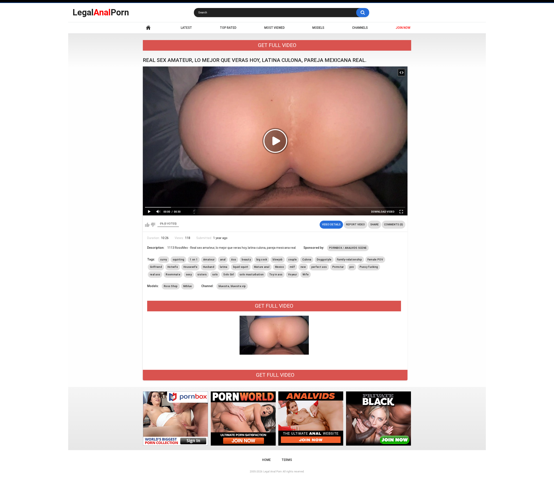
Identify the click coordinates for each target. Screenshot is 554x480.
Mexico (279, 266)
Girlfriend (156, 266)
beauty (246, 259)
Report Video (355, 224)
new (303, 266)
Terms (287, 460)
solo (215, 274)
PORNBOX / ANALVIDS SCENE (348, 247)
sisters (202, 274)
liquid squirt (240, 266)
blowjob (277, 259)
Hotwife (172, 266)
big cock (261, 259)
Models (318, 27)
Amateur (208, 259)
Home (148, 27)
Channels (360, 27)
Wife (306, 274)
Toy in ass (275, 274)
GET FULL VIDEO (277, 45)
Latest (186, 27)
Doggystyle (324, 259)
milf (292, 266)
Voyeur (292, 274)
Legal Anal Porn (272, 471)
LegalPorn (100, 12)
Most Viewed (274, 27)
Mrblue (187, 286)
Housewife (190, 266)
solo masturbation (252, 274)
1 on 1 (194, 259)
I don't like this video (153, 225)
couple (292, 259)
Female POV (375, 259)
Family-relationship (349, 259)
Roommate (173, 274)
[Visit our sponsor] (175, 418)
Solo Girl (228, 274)
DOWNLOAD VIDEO (383, 211)
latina (223, 266)
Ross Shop (171, 286)
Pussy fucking (369, 266)
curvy (163, 259)
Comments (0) (393, 224)
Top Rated (228, 27)
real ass (155, 274)
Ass (233, 259)
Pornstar (338, 266)
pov (351, 266)
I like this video (147, 225)
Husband (208, 266)
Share (374, 224)
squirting (178, 259)
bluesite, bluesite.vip (232, 286)
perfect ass (319, 266)
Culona (306, 259)
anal (222, 259)
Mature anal (261, 266)
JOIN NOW (403, 27)
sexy (189, 274)
